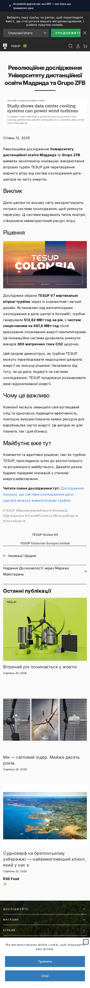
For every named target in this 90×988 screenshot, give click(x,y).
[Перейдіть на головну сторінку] (18, 46)
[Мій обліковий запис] (77, 46)
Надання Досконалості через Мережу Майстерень (36, 571)
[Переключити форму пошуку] (70, 46)
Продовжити (68, 33)
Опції (45, 975)
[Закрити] (85, 941)
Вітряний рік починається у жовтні (40, 666)
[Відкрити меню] (5, 46)
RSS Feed (11, 879)
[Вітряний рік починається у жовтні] (45, 629)
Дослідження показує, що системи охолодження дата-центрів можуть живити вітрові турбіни (43, 494)
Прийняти (45, 961)
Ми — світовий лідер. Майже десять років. (41, 760)
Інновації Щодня (22, 556)
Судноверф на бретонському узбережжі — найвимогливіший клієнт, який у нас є (44, 859)
